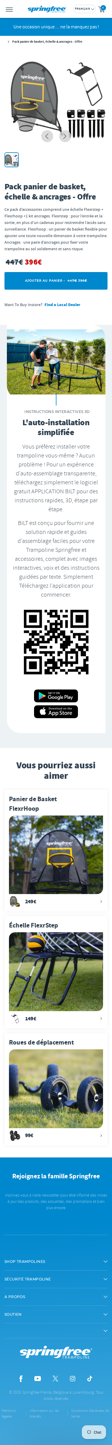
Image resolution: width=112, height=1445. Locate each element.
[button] (56, 1261)
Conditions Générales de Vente (90, 1413)
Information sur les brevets (44, 1413)
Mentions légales (8, 1413)
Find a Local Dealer (62, 305)
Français (82, 9)
